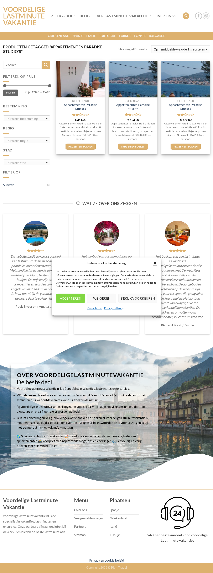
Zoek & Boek (63, 16)
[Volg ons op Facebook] (198, 15)
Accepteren (70, 298)
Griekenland (58, 36)
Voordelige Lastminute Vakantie (24, 16)
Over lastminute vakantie (120, 16)
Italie (91, 36)
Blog (85, 16)
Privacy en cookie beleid (106, 560)
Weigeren (101, 298)
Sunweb (8, 185)
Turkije (125, 36)
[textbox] (26, 119)
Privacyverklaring (114, 308)
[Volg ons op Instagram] (206, 15)
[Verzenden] (46, 65)
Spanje (78, 36)
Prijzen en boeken (80, 146)
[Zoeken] (186, 15)
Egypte (140, 36)
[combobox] (26, 118)
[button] (155, 263)
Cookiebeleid (94, 308)
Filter (10, 92)
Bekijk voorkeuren (138, 298)
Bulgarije (157, 36)
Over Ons (164, 16)
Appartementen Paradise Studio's (80, 107)
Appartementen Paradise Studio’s (185, 107)
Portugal (107, 36)
